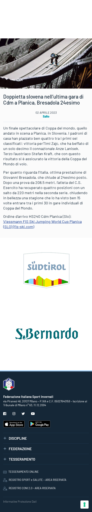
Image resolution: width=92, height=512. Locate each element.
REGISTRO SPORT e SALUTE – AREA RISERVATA (37, 479)
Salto (46, 116)
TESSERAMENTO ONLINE (23, 471)
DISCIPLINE (18, 438)
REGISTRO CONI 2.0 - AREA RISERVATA (32, 488)
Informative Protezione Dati (20, 501)
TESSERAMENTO (22, 459)
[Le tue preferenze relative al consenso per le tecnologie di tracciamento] (84, 504)
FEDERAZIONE (20, 449)
